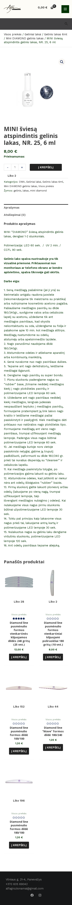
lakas (26, 190)
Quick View (19, 607)
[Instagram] (39, 895)
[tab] (36, 207)
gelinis (17, 190)
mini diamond (38, 190)
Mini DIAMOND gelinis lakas (20, 186)
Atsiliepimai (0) (15, 215)
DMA (22, 181)
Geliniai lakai (33, 181)
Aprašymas (11, 207)
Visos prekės (46, 186)
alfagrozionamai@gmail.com (25, 888)
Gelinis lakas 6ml (52, 181)
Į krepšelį (46, 167)
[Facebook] (32, 895)
